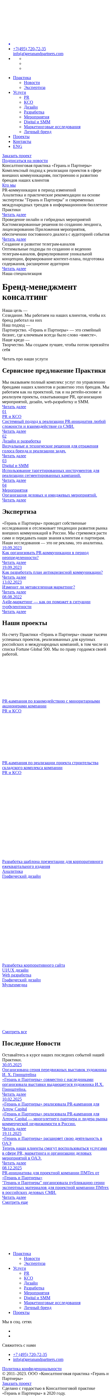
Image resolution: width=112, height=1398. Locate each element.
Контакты (22, 141)
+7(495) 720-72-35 (29, 48)
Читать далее (14, 214)
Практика (22, 77)
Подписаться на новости (25, 160)
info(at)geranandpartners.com (38, 53)
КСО (28, 102)
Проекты (21, 136)
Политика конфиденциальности (32, 1368)
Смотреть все (14, 1031)
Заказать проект (17, 155)
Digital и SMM (37, 122)
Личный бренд (37, 131)
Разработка (34, 112)
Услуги (19, 92)
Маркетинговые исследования (52, 126)
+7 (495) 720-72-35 (30, 1354)
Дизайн (31, 107)
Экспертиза (34, 87)
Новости (32, 82)
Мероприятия (36, 117)
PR (26, 97)
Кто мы (9, 185)
